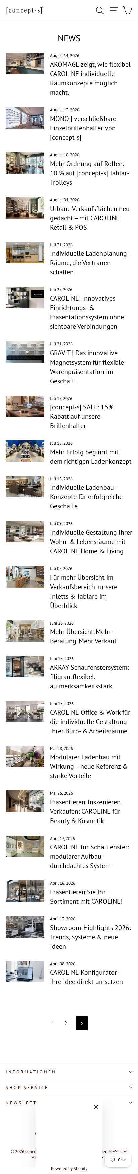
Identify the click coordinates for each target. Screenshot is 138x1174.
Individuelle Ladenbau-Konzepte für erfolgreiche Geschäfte (86, 496)
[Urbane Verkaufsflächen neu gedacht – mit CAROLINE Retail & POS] (25, 207)
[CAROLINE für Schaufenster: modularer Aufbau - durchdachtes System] (25, 846)
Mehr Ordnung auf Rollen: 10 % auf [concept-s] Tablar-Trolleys (89, 173)
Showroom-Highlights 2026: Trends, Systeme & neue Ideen (90, 937)
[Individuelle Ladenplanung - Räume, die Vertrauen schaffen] (25, 252)
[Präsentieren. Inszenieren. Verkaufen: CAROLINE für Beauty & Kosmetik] (25, 801)
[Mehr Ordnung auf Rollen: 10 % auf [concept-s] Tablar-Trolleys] (25, 162)
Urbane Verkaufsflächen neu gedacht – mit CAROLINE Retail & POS (90, 218)
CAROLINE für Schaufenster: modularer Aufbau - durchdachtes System (89, 856)
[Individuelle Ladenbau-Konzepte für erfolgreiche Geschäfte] (25, 486)
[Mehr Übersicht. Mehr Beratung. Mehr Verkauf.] (25, 631)
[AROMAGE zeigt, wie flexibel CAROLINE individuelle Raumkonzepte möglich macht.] (25, 63)
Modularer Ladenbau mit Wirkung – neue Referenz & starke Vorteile (89, 766)
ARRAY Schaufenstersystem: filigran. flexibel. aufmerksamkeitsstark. (89, 676)
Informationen (31, 1072)
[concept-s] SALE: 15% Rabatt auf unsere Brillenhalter (81, 416)
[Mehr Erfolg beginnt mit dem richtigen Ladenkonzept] (25, 451)
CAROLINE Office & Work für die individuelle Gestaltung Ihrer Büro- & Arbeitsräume (90, 721)
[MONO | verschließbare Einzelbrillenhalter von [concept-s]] (25, 118)
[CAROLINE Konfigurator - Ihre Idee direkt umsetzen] (25, 971)
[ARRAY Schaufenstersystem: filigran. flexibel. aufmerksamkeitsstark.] (25, 666)
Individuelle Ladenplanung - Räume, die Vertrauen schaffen (90, 262)
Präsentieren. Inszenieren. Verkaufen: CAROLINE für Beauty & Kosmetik (85, 811)
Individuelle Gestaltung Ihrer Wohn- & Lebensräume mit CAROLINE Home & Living (91, 541)
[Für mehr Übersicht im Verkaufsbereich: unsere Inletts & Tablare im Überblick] (25, 576)
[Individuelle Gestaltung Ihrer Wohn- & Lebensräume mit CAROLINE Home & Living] (25, 531)
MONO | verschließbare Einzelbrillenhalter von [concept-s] (83, 128)
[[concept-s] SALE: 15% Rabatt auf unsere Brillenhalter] (25, 406)
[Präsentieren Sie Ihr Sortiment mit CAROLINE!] (25, 891)
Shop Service (27, 1087)
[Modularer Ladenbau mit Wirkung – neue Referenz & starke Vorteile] (25, 756)
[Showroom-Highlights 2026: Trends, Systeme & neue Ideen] (25, 926)
